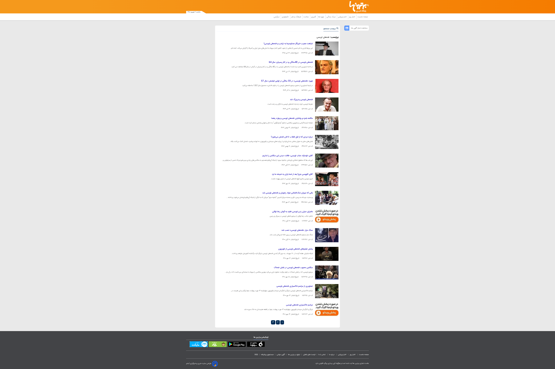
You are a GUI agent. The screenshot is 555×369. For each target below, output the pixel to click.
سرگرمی (277, 16)
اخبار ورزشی (342, 16)
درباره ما (332, 354)
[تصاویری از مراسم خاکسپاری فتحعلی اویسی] (326, 291)
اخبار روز (352, 16)
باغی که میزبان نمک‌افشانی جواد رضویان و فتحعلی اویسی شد (287, 193)
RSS (256, 354)
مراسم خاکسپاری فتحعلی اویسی (299, 305)
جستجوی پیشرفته (267, 354)
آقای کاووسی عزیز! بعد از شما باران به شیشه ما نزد (292, 174)
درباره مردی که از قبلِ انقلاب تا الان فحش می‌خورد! (292, 137)
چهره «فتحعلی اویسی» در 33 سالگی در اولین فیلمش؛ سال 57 (287, 81)
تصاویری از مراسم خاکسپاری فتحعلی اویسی (294, 286)
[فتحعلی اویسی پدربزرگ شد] (326, 104)
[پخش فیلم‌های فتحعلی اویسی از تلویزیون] (326, 254)
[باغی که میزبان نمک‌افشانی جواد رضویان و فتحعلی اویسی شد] (326, 198)
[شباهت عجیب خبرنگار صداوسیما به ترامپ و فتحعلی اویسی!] (326, 49)
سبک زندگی (331, 16)
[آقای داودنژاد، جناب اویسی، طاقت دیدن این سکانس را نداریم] (326, 161)
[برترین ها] (358, 6)
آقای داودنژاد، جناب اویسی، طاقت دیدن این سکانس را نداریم (287, 155)
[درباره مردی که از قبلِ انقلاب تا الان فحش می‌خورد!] (326, 142)
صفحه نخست (362, 16)
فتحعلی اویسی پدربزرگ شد (301, 99)
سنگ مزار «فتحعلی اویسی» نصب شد (297, 230)
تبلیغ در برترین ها (294, 354)
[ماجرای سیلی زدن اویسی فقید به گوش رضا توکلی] (326, 217)
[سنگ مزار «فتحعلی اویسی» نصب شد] (326, 235)
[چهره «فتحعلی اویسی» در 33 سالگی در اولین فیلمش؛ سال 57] (326, 86)
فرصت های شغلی (309, 354)
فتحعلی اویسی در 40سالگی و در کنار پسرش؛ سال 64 (291, 62)
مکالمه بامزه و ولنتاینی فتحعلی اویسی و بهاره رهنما (292, 118)
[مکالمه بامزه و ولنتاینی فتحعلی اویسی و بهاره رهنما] (326, 123)
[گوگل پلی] (237, 344)
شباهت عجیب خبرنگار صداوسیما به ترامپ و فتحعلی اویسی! (288, 43)
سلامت (306, 16)
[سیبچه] (256, 344)
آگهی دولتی (281, 354)
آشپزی (313, 16)
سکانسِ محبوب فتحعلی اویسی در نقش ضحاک (293, 267)
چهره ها (321, 16)
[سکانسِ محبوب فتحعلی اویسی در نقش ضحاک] (326, 272)
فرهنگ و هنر (296, 16)
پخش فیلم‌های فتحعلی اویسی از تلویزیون (295, 249)
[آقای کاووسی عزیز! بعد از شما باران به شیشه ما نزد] (326, 179)
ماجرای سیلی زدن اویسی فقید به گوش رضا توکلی (292, 211)
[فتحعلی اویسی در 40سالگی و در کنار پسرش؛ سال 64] (326, 67)
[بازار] (218, 344)
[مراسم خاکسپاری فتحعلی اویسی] (326, 310)
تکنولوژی (285, 16)
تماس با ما (322, 354)
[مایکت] (199, 344)
